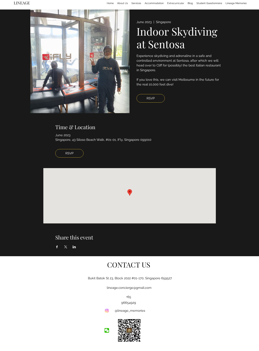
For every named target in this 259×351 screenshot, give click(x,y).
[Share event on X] (65, 246)
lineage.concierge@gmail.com (129, 288)
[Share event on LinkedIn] (74, 246)
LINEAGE (22, 2)
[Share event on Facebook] (57, 246)
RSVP (151, 98)
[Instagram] (106, 310)
